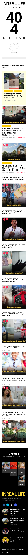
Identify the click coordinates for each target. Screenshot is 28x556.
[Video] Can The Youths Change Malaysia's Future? (17, 540)
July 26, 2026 (6, 418)
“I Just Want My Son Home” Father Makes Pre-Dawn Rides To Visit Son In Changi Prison (13, 414)
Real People (18, 90)
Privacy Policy (14, 549)
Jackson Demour (21, 137)
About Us (9, 549)
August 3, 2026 (6, 284)
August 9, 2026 (6, 182)
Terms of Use (21, 549)
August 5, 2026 (6, 250)
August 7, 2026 (6, 216)
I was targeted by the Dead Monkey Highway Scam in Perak (13, 96)
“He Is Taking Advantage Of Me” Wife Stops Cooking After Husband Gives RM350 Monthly (13, 245)
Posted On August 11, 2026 (8, 172)
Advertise (4, 549)
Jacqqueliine (20, 172)
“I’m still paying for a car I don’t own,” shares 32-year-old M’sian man (13, 347)
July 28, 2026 (6, 384)
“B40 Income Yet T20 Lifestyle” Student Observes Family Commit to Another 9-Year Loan (13, 279)
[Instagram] (15, 504)
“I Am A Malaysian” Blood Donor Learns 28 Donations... (17, 511)
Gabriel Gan (8, 102)
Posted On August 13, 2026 (9, 137)
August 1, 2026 (6, 318)
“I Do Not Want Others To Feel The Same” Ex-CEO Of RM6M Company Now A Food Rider (14, 313)
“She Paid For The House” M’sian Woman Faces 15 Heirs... (17, 520)
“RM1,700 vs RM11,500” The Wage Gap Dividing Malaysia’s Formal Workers (13, 178)
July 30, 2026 (6, 350)
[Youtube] (11, 504)
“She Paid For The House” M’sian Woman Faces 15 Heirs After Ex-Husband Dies (14, 168)
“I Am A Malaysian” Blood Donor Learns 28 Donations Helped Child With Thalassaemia (12, 132)
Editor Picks (8, 90)
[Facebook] (4, 504)
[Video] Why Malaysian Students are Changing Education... (17, 531)
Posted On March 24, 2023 (10, 100)
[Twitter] (7, 504)
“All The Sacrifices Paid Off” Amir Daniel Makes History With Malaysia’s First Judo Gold (13, 211)
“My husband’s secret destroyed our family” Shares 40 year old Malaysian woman (13, 380)
